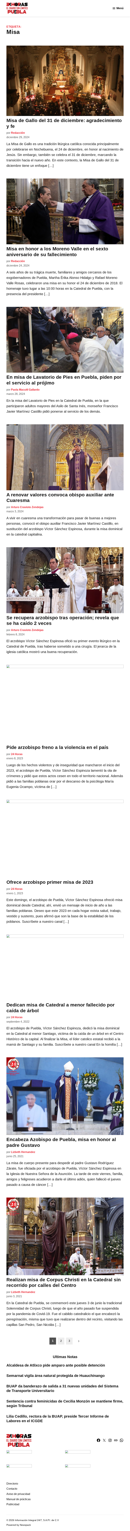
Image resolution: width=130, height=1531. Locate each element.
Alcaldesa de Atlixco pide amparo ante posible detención (55, 1365)
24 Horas (17, 754)
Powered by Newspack (18, 1525)
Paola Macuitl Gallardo (25, 389)
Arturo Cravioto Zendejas (27, 507)
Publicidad (12, 1504)
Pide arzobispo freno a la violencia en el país (57, 747)
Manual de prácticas (18, 1499)
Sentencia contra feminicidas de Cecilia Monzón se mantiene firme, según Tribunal (64, 1403)
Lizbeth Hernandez (23, 1152)
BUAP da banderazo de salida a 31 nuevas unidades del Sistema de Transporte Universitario (62, 1388)
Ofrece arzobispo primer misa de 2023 (49, 882)
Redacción (18, 132)
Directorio (12, 1483)
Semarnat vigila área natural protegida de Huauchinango (55, 1376)
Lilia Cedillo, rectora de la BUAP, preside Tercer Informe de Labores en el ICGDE (57, 1418)
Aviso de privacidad (18, 1494)
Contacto (11, 1488)
